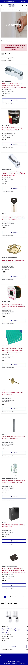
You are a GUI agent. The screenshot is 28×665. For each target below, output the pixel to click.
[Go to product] (14, 73)
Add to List (15, 100)
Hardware (10, 40)
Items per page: (5, 58)
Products (3, 40)
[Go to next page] (23, 596)
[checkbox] (2, 54)
